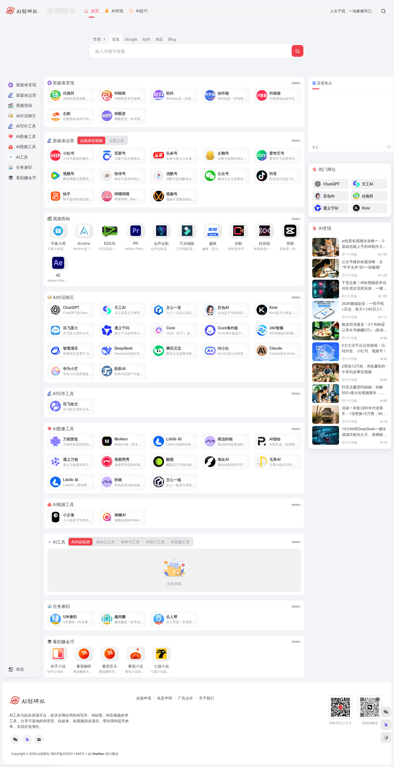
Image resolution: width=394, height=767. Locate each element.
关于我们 (206, 698)
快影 (238, 243)
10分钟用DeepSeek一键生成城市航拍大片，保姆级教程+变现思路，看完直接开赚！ (364, 437)
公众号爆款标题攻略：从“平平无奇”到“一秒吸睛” (362, 264)
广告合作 (185, 698)
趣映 (213, 243)
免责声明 (164, 698)
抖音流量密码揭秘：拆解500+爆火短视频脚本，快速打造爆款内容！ (363, 392)
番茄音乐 (109, 666)
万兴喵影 (187, 243)
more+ (296, 82)
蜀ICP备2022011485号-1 (69, 753)
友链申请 (143, 698)
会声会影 (161, 243)
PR (135, 243)
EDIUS (109, 243)
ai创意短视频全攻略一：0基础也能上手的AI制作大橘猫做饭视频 (364, 246)
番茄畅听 (83, 666)
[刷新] (389, 147)
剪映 (290, 243)
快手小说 (58, 666)
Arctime (83, 243)
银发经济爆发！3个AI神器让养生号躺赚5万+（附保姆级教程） (364, 329)
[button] (99, 39)
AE (58, 275)
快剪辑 (264, 243)
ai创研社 (44, 753)
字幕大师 (58, 243)
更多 (315, 147)
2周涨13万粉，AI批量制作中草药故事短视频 (363, 368)
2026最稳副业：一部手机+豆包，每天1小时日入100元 (364, 309)
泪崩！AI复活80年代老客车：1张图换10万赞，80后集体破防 (364, 413)
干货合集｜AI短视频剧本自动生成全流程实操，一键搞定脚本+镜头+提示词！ (364, 288)
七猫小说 (161, 666)
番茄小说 (135, 666)
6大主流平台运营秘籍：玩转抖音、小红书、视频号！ (364, 347)
